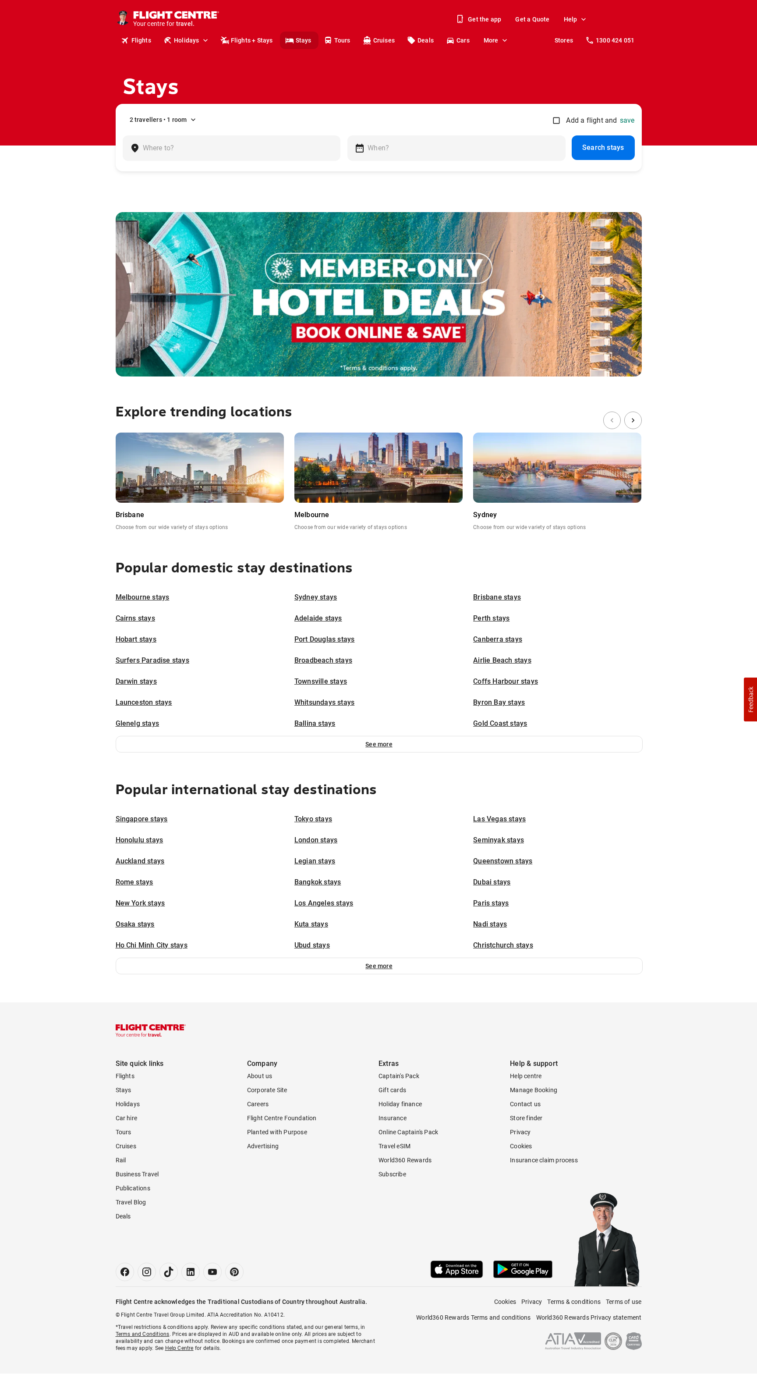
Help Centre (179, 1348)
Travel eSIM (394, 1146)
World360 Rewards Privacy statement (589, 1317)
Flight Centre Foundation (282, 1118)
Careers (258, 1104)
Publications (133, 1188)
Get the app (484, 19)
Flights (141, 40)
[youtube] (212, 1272)
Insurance (392, 1118)
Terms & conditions (574, 1301)
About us (259, 1075)
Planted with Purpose (277, 1132)
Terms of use (623, 1301)
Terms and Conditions (143, 1334)
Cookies (521, 1146)
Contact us (525, 1104)
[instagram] (147, 1272)
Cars (463, 40)
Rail (121, 1160)
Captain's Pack (398, 1075)
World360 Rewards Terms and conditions (473, 1317)
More (491, 40)
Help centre (525, 1075)
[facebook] (125, 1272)
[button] (379, 744)
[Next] (633, 420)
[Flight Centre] (151, 1030)
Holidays (186, 40)
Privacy (520, 1132)
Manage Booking (533, 1090)
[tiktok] (168, 1272)
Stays (303, 40)
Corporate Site (267, 1090)
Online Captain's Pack (408, 1132)
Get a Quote (532, 19)
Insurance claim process (544, 1160)
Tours (342, 40)
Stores (564, 40)
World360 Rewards (405, 1160)
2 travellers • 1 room (158, 119)
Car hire (127, 1118)
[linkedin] (190, 1272)
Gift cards (392, 1090)
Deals (425, 40)
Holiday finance (400, 1104)
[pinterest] (234, 1272)
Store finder (526, 1118)
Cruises (384, 40)
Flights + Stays (252, 40)
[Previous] (612, 420)
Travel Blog (131, 1202)
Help (570, 19)
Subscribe (392, 1174)
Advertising (263, 1146)
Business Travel (137, 1174)
